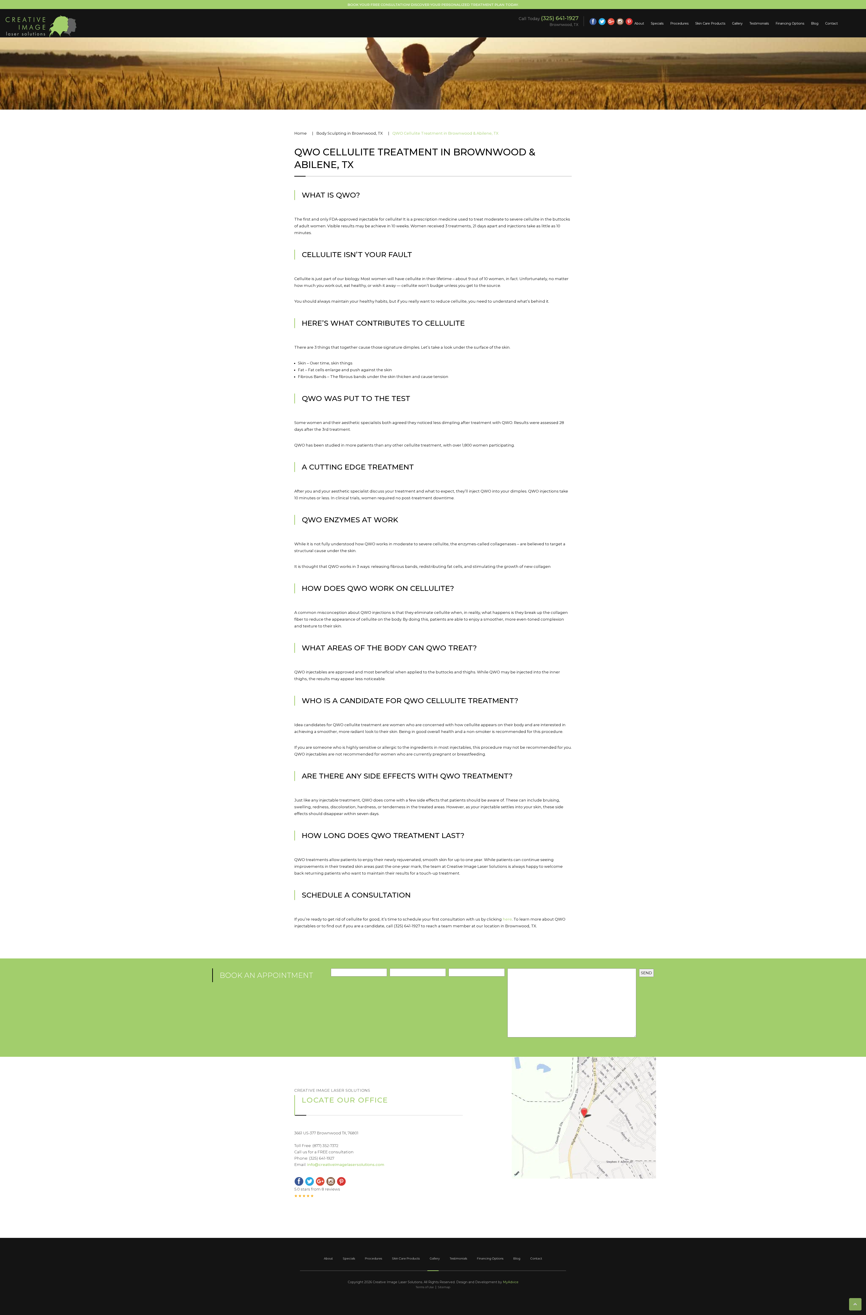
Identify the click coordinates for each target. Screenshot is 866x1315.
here (507, 919)
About (639, 23)
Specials (657, 23)
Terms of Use (425, 1287)
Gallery (737, 23)
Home (300, 133)
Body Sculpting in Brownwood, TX (349, 133)
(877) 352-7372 (325, 1145)
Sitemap (444, 1287)
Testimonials (759, 23)
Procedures (679, 23)
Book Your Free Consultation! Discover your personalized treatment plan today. (433, 4)
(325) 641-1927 (559, 18)
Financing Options (790, 23)
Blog (814, 23)
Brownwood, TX (564, 25)
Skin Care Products (710, 23)
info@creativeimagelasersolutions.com (345, 1164)
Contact (831, 23)
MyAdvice (510, 1282)
